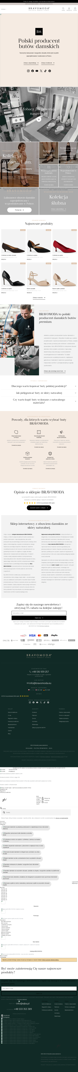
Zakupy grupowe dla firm (39, 727)
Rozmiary (2, 887)
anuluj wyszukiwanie (62, 818)
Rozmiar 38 (4, 893)
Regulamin (29, 748)
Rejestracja (74, 883)
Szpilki (15, 171)
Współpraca (11, 727)
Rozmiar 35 (4, 889)
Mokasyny (27, 168)
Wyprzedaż (3, 957)
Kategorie (2, 824)
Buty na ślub (4, 923)
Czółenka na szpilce (32, 255)
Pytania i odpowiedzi (64, 712)
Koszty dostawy (58, 1004)
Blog (9, 733)
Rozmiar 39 (4, 895)
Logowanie (75, 882)
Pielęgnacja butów (64, 721)
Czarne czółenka (5, 927)
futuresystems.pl (51, 760)
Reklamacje (35, 724)
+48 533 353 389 (23, 1008)
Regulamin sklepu (12, 718)
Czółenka (16, 168)
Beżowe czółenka (6, 932)
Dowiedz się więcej (16, 445)
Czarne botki (4, 926)
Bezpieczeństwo (12, 724)
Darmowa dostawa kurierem (31, 3)
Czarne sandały (5, 929)
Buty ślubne (3, 823)
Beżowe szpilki (5, 933)
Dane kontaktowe (12, 712)
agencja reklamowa (40, 760)
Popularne (2, 920)
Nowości (2, 821)
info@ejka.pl (22, 1003)
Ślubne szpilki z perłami (58, 288)
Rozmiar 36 (4, 890)
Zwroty (34, 718)
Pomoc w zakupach (64, 715)
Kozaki (38, 799)
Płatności (34, 715)
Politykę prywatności (45, 756)
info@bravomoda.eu (40, 683)
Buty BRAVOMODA (6, 921)
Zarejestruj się (3, 789)
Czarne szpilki (4, 930)
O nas (9, 715)
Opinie (10, 730)
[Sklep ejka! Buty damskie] (19, 800)
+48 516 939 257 (40, 671)
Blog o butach (3, 955)
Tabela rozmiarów (64, 718)
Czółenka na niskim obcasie (8, 255)
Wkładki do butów (6, 935)
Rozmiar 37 (4, 892)
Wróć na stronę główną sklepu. (50, 960)
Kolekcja (3, 9)
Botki (37, 796)
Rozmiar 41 (4, 898)
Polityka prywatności (13, 721)
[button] (31, 63)
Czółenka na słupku (6, 924)
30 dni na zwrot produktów (46, 3)
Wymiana (34, 721)
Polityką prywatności (44, 626)
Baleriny (6, 168)
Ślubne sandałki (31, 288)
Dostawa (34, 712)
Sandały (6, 171)
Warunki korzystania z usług (57, 756)
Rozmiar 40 (4, 896)
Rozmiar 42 (4, 899)
